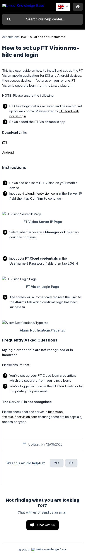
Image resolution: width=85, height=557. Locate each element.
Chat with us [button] (46, 525)
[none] (23, 6)
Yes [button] (56, 462)
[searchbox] (42, 19)
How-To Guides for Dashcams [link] (42, 37)
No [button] (71, 462)
